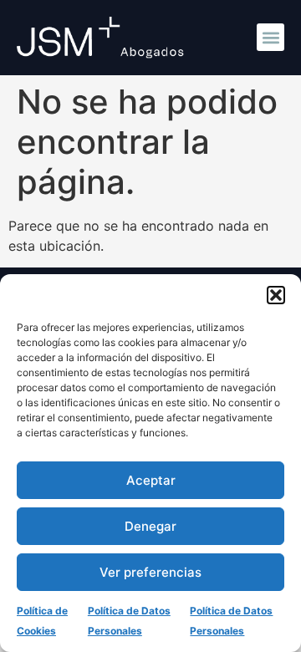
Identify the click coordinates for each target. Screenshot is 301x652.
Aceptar (151, 480)
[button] (276, 295)
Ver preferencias (150, 572)
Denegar (150, 526)
